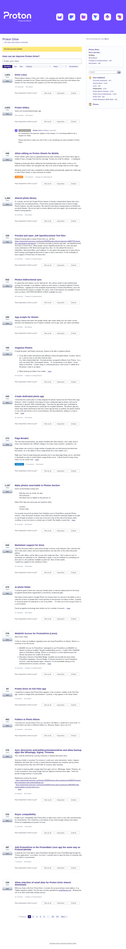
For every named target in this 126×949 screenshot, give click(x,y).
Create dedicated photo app (29, 396)
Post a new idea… (95, 52)
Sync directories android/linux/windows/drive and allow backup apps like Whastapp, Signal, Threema (48, 751)
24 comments (19, 375)
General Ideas (98, 83)
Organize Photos (23, 348)
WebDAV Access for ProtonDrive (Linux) (36, 633)
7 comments (18, 861)
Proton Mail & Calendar (101, 91)
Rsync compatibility (25, 814)
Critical (75, 93)
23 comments (29, 177)
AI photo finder (23, 587)
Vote (7, 81)
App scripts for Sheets (26, 317)
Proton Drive (97, 89)
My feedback (73, 66)
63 (53, 917)
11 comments (19, 327)
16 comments (19, 566)
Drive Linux (21, 75)
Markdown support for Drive (29, 545)
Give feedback (99, 78)
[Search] (119, 72)
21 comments (19, 612)
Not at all (49, 93)
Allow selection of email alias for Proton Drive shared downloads (43, 883)
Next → (64, 917)
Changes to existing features (43, 177)
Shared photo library (25, 198)
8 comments (18, 793)
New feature (29, 87)
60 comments (19, 215)
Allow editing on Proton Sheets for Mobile (37, 153)
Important (61, 93)
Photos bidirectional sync (28, 279)
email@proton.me (65, 890)
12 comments (19, 729)
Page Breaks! (22, 438)
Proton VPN (97, 97)
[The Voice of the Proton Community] (63, 17)
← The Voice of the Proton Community (15, 42)
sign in (106, 39)
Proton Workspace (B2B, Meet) (103, 99)
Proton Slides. (22, 107)
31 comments (19, 524)
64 (57, 917)
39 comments (19, 296)
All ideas (92, 55)
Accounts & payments (100, 80)
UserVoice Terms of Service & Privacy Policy (63, 943)
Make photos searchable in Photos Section (37, 485)
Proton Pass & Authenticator (102, 94)
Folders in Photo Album (27, 719)
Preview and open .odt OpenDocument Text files (40, 235)
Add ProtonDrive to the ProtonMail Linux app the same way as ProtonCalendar (47, 848)
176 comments (19, 87)
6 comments (18, 698)
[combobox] (103, 72)
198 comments (19, 115)
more (49, 371)
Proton (96, 104)
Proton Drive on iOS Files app (30, 689)
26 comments (19, 417)
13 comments (19, 259)
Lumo (95, 86)
